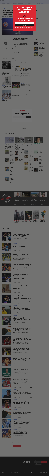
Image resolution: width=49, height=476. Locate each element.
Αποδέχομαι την (25, 27)
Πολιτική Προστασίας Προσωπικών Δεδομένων (27, 27)
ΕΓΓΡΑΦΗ (24, 25)
